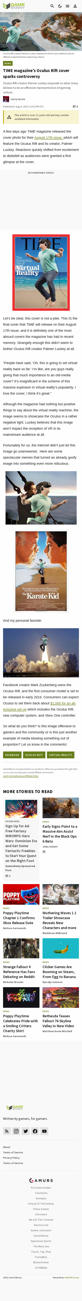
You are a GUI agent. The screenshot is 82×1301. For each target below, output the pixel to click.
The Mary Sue (41, 1246)
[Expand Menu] (67, 6)
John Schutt (50, 846)
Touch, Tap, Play (41, 1251)
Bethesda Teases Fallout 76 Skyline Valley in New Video (58, 1020)
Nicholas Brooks (13, 982)
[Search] (52, 6)
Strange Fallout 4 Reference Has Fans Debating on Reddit (19, 971)
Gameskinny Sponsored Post (20, 868)
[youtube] (44, 1131)
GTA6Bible (41, 1267)
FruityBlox (41, 1257)
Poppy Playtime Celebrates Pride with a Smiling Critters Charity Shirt (20, 1023)
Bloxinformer (41, 1262)
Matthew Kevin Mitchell (57, 1031)
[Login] (75, 6)
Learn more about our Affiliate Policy (20, 775)
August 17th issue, (49, 137)
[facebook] (35, 1131)
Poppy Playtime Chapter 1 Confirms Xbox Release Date (19, 917)
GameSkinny (41, 1235)
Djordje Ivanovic (53, 982)
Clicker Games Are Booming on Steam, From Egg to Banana (59, 971)
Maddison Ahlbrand (55, 933)
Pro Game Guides (41, 1187)
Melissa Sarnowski (14, 928)
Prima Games (41, 1209)
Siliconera (41, 1214)
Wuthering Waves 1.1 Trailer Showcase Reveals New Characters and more (59, 920)
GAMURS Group (71, 1277)
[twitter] (26, 1131)
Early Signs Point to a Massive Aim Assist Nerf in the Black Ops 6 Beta (60, 834)
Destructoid (41, 1225)
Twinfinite (41, 1193)
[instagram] (16, 1131)
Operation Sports (41, 1241)
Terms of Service (13, 1152)
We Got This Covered (41, 1219)
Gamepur (41, 1198)
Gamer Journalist (41, 1230)
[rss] (7, 1131)
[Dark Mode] (60, 6)
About (6, 1147)
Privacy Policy (11, 1157)
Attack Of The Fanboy (41, 1203)
